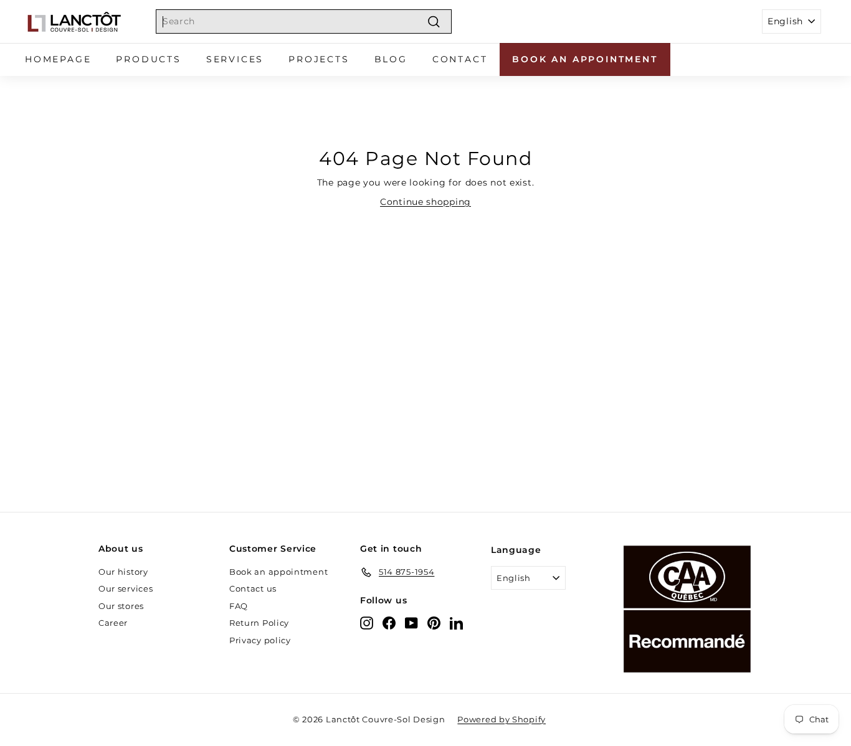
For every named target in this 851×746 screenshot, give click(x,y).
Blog (390, 59)
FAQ (238, 606)
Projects (318, 59)
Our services (125, 588)
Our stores (121, 606)
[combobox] (304, 21)
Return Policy (259, 623)
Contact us (253, 588)
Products (148, 59)
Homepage (58, 59)
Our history (123, 572)
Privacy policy (260, 640)
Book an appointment (584, 59)
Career (113, 623)
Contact (460, 59)
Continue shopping (425, 201)
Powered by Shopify (501, 719)
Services (235, 59)
